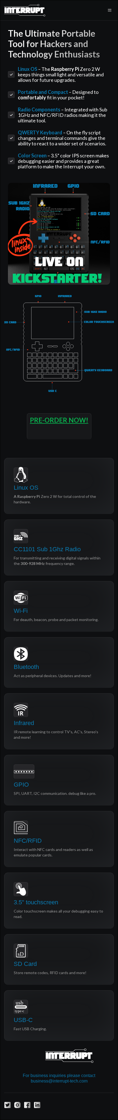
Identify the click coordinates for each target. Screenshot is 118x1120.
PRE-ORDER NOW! (59, 420)
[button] (109, 10)
